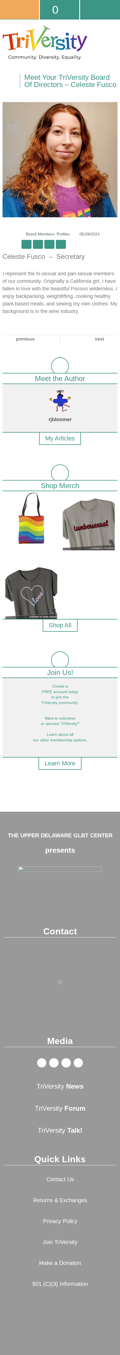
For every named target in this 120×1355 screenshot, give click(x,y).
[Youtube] (66, 1063)
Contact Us (60, 1179)
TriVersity (60, 1086)
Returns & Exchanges (60, 1200)
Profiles (63, 234)
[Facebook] (42, 1063)
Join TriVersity (60, 1242)
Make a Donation (60, 1263)
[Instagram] (78, 1063)
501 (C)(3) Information (60, 1284)
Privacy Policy (60, 1221)
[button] (113, 56)
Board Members (40, 234)
